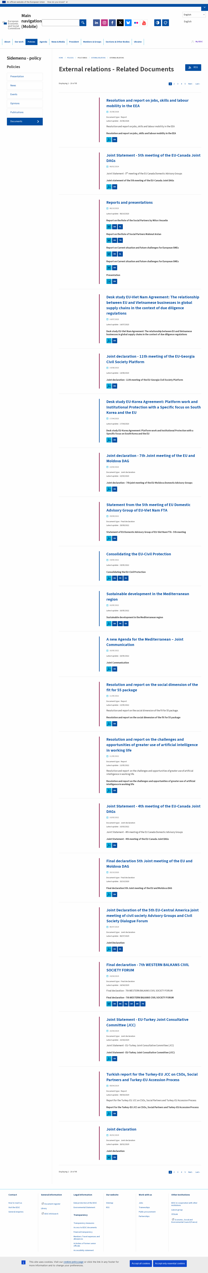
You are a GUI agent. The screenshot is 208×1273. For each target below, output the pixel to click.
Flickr (136, 22)
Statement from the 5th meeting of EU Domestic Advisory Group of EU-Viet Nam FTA (148, 507)
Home (61, 58)
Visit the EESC (14, 1207)
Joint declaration (121, 1129)
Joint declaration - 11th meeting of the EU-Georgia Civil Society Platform (150, 359)
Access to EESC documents (85, 1227)
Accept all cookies (141, 1263)
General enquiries (15, 1211)
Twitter (120, 22)
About (7, 41)
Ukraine (138, 41)
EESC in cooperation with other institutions (184, 1204)
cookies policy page (73, 1262)
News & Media (58, 41)
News (13, 85)
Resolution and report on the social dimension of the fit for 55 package (152, 687)
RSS (195, 67)
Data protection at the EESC (85, 1203)
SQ (126, 1003)
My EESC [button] (199, 41)
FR (120, 578)
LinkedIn (96, 22)
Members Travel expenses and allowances (87, 1237)
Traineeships (144, 1207)
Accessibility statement (84, 1250)
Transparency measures (84, 1223)
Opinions (15, 103)
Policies (31, 41)
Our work (19, 41)
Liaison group (177, 1209)
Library (44, 1208)
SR (131, 1003)
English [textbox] (187, 21)
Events (13, 94)
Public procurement (147, 1211)
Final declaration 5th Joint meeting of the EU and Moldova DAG (149, 863)
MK (120, 1003)
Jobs (141, 1203)
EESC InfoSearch (51, 1213)
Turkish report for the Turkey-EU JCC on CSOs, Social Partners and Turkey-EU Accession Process (152, 1077)
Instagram (104, 22)
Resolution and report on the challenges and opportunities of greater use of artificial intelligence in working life (152, 745)
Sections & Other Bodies (118, 41)
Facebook (112, 22)
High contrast (157, 22)
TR (120, 240)
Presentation (17, 76)
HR (137, 1003)
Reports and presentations (129, 202)
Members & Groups (92, 41)
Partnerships (144, 1216)
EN (114, 139)
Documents (16, 121)
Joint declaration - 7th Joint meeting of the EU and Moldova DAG (150, 458)
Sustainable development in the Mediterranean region (147, 596)
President (74, 41)
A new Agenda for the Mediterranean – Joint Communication (144, 642)
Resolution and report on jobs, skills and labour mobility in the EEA (147, 103)
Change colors (165, 22)
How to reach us (15, 1203)
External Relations (98, 58)
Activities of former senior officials (85, 1244)
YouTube (144, 22)
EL (120, 226)
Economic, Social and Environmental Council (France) (184, 1221)
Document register (52, 1204)
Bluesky (128, 22)
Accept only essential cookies (170, 1263)
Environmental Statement (84, 1207)
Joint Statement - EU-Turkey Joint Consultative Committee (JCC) (147, 1022)
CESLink (174, 1214)
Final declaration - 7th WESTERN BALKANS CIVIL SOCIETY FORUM (147, 967)
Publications (16, 112)
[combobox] (194, 27)
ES (126, 578)
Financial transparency (83, 1232)
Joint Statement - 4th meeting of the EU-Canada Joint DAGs (153, 808)
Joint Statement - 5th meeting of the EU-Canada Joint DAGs (153, 158)
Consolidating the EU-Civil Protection (138, 554)
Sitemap (109, 1203)
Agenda (43, 41)
